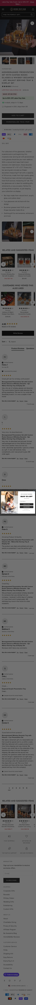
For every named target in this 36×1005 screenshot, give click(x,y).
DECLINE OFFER (27, 507)
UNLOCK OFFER (26, 504)
